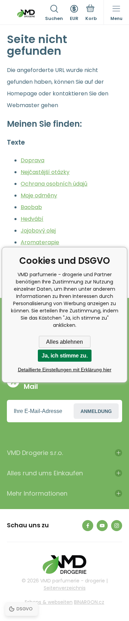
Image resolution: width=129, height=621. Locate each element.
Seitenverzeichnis (65, 587)
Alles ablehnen (64, 342)
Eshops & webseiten (49, 602)
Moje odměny (39, 195)
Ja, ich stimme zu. (65, 356)
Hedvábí (32, 219)
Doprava (32, 160)
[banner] (26, 13)
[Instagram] (116, 525)
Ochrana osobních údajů (54, 184)
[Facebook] (87, 525)
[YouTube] (102, 525)
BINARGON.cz (89, 602)
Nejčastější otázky (45, 172)
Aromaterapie (40, 242)
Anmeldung (96, 411)
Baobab (31, 207)
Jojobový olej (38, 231)
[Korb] (91, 13)
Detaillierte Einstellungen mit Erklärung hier (64, 369)
